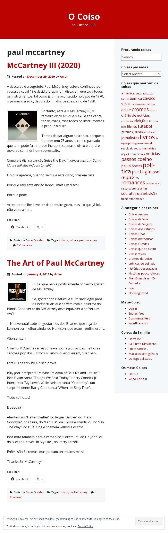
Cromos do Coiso (140, 259)
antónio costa (144, 93)
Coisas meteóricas (141, 239)
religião (127, 177)
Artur (64, 76)
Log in (133, 308)
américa (128, 93)
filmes (132, 126)
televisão (150, 193)
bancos (125, 99)
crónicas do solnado (142, 263)
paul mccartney (88, 240)
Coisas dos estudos (142, 229)
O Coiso (84, 16)
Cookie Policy (85, 526)
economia (127, 121)
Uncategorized (138, 293)
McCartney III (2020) (43, 65)
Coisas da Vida (138, 219)
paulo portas (131, 165)
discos (64, 240)
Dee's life (135, 339)
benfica (136, 98)
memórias (149, 148)
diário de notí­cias (135, 115)
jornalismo (149, 131)
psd (155, 172)
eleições (141, 120)
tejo (139, 194)
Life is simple (137, 349)
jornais (138, 132)
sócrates (128, 193)
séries (144, 188)
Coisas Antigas (138, 214)
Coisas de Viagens (141, 224)
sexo (124, 188)
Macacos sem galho (142, 354)
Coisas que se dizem (142, 249)
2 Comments (24, 245)
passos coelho (136, 159)
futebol (145, 126)
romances (133, 182)
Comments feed (139, 318)
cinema (140, 104)
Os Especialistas (139, 359)
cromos (140, 109)
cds (132, 104)
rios (137, 177)
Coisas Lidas (137, 234)
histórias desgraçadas (143, 268)
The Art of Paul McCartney (55, 263)
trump (124, 198)
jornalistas (130, 137)
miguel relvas (128, 154)
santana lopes (153, 183)
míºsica (74, 240)
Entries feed (136, 313)
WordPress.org (138, 323)
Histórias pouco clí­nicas (144, 273)
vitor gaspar (136, 199)
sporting (133, 188)
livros (147, 137)
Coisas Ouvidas (34, 240)
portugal (141, 171)
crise (126, 110)
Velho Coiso (136, 379)
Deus (132, 374)
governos (127, 131)
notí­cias (153, 153)
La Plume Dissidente (142, 344)
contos (150, 104)
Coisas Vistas (137, 254)
